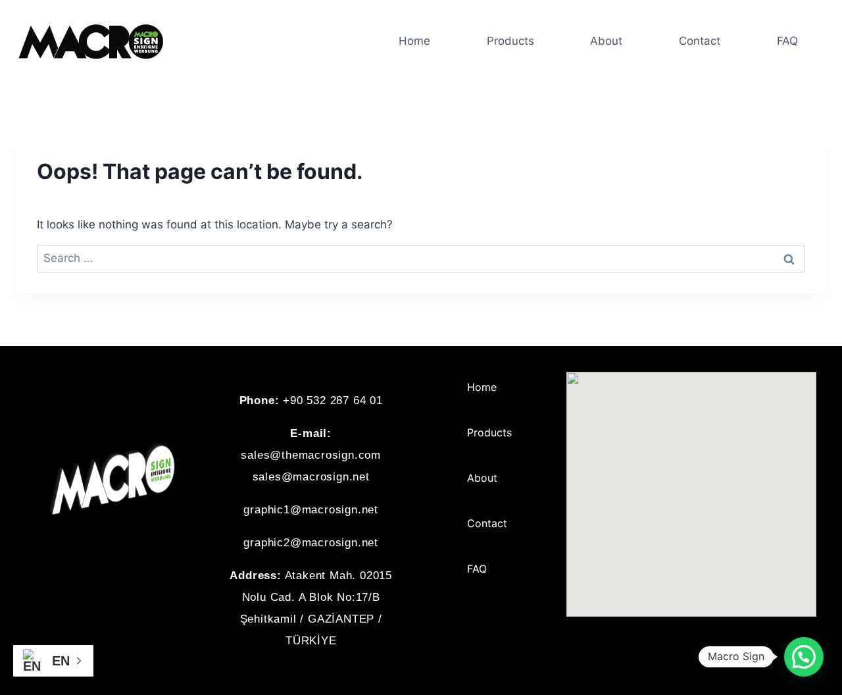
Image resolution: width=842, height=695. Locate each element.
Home (414, 40)
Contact (699, 40)
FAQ (787, 40)
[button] (804, 657)
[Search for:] (421, 258)
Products (510, 40)
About (606, 40)
